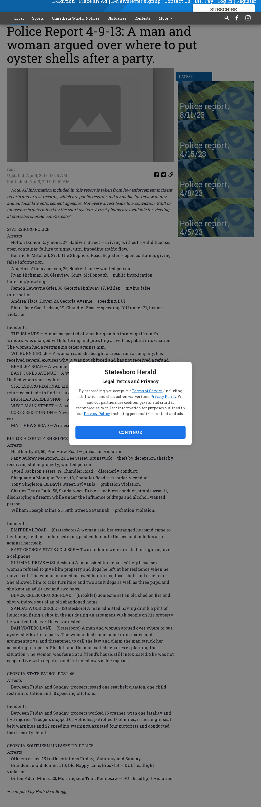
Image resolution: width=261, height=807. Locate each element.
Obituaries (117, 18)
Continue (130, 432)
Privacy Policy (163, 396)
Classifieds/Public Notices (75, 18)
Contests (142, 18)
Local (19, 18)
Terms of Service (147, 390)
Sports (38, 18)
